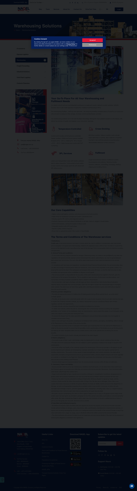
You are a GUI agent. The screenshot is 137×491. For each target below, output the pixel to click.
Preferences (92, 45)
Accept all (92, 40)
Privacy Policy (70, 44)
